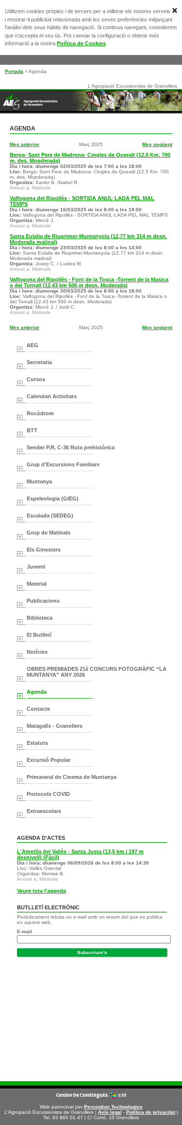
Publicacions (43, 601)
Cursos (36, 379)
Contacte (38, 709)
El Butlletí (39, 635)
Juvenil (36, 567)
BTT (32, 430)
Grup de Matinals (48, 532)
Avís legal (110, 1112)
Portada (14, 71)
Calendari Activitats (52, 396)
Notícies (37, 652)
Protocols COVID (48, 794)
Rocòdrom (40, 413)
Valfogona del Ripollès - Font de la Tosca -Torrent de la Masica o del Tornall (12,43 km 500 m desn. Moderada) (89, 282)
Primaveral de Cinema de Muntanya (71, 777)
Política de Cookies (81, 43)
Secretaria (39, 362)
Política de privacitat (150, 1112)
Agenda (37, 692)
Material (37, 584)
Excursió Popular (48, 760)
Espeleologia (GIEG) (53, 498)
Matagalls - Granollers (55, 726)
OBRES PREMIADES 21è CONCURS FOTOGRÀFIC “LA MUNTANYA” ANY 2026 (96, 672)
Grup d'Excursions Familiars (63, 464)
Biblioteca (39, 618)
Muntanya (39, 481)
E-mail (24, 931)
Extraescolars (44, 811)
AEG (32, 345)
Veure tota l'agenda (41, 891)
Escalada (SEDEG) (50, 515)
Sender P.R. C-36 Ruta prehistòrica (71, 447)
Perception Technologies (113, 1106)
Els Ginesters (44, 550)
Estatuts (37, 743)
